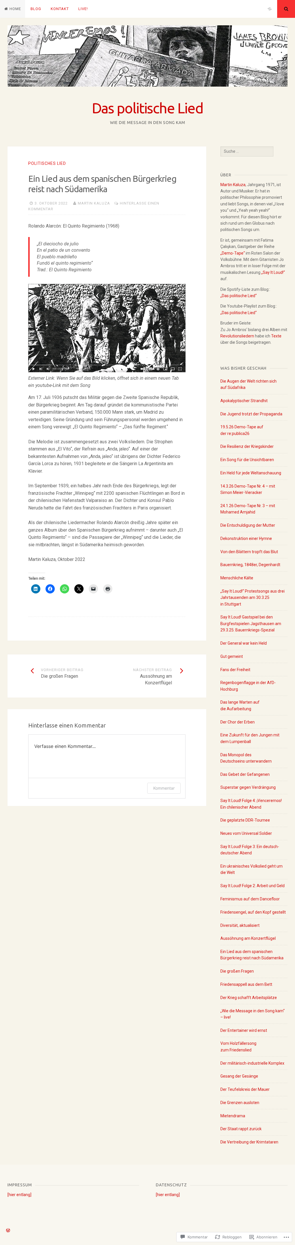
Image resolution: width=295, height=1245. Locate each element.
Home (15, 9)
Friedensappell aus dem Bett (246, 984)
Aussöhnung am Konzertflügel (248, 938)
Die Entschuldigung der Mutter (247, 525)
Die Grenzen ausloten (239, 1102)
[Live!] (270, 9)
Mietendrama (232, 1116)
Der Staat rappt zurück (241, 1128)
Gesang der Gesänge (239, 1076)
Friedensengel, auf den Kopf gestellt (253, 912)
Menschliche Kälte (236, 578)
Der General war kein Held (243, 643)
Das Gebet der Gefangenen (245, 774)
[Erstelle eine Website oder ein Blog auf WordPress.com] (8, 1231)
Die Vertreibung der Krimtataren (249, 1142)
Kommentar (164, 788)
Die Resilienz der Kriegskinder (247, 446)
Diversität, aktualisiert (240, 925)
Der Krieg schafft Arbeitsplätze (248, 997)
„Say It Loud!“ (273, 272)
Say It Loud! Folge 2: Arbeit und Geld (252, 885)
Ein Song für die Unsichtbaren (247, 459)
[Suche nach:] (246, 151)
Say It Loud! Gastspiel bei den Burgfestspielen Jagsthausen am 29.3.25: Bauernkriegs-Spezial (250, 623)
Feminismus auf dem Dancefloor (250, 899)
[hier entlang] (19, 1194)
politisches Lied (47, 163)
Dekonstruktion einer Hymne (246, 538)
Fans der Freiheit (235, 669)
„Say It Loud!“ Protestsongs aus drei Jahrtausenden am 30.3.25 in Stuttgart (252, 597)
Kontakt (60, 9)
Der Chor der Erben (237, 722)
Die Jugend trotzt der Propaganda (251, 414)
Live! (83, 9)
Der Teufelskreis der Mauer (245, 1089)
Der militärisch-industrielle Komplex (252, 1063)
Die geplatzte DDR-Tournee (245, 820)
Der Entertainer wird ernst (243, 1030)
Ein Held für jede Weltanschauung (250, 473)
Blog (36, 9)
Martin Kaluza (94, 203)
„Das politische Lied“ (238, 295)
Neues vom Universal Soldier (246, 833)
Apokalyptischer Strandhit (244, 400)
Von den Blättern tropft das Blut (249, 551)
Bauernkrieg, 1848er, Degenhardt (250, 564)
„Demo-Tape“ (232, 253)
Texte (276, 336)
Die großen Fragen (237, 971)
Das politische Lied (147, 108)
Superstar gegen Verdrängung (248, 787)
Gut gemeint (231, 656)
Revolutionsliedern (237, 336)
